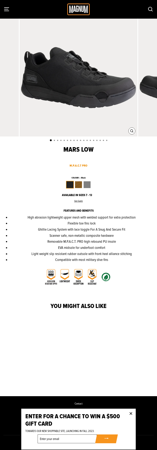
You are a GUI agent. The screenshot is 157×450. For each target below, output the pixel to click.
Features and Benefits (79, 210)
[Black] (27, 382)
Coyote (78, 184)
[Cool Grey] (37, 382)
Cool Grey (87, 184)
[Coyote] (32, 382)
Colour (79, 178)
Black (69, 184)
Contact (79, 403)
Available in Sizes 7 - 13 (77, 195)
